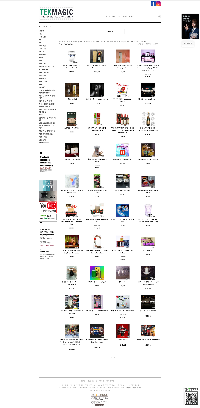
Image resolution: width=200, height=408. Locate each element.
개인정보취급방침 (92, 381)
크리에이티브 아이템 (46, 66)
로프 (101, 41)
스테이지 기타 (138, 41)
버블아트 (42, 63)
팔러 (40, 60)
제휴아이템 (43, 137)
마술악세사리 (44, 72)
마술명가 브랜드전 (46, 134)
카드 (40, 39)
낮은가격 (148, 44)
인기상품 (140, 44)
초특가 (41, 84)
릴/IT (41, 57)
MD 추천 (42, 87)
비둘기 (129, 41)
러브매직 (42, 78)
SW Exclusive (44, 143)
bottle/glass (77, 41)
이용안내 (101, 381)
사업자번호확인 (110, 381)
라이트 (95, 41)
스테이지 (42, 48)
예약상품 (42, 75)
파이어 (41, 51)
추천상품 (42, 36)
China (41, 115)
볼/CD (109, 41)
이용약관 (83, 381)
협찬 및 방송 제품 (45, 101)
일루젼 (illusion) (119, 41)
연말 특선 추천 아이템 (47, 131)
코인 (40, 42)
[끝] (114, 357)
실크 (87, 41)
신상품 (41, 31)
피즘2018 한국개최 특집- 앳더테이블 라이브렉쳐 (47, 125)
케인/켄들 (67, 41)
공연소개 (42, 140)
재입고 (41, 34)
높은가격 (155, 44)
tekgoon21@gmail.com (133, 387)
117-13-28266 (97, 385)
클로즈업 (42, 46)
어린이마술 (43, 81)
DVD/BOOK (43, 69)
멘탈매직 (42, 54)
